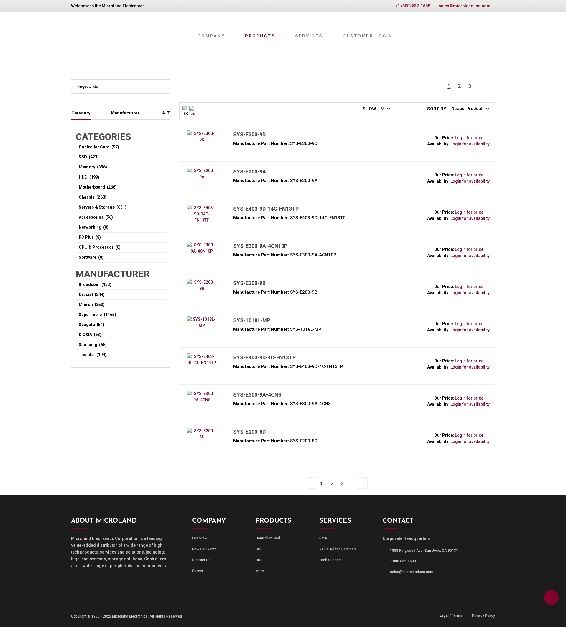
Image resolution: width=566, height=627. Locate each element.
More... (261, 571)
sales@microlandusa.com (465, 6)
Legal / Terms (451, 615)
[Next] (480, 81)
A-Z (166, 113)
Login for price (469, 137)
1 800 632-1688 (403, 561)
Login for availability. (470, 144)
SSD (259, 549)
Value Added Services (337, 549)
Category (81, 113)
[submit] (164, 86)
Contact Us (201, 560)
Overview (199, 538)
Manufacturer (125, 113)
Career (197, 571)
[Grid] (192, 111)
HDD (259, 560)
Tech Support (330, 560)
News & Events (204, 549)
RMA (323, 538)
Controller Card (268, 538)
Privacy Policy (483, 615)
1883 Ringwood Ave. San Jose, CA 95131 (424, 551)
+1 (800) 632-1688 (412, 6)
